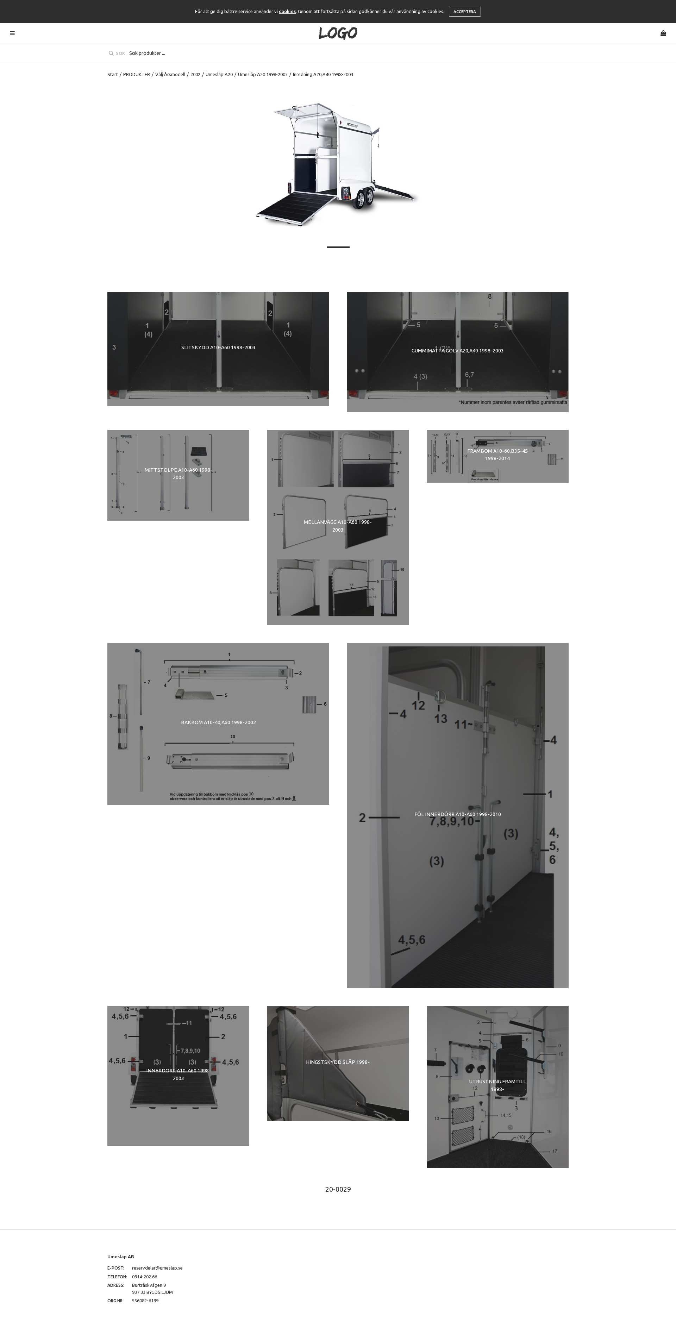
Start (112, 74)
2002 (195, 74)
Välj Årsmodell (170, 74)
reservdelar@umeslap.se (157, 1267)
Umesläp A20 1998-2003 (263, 74)
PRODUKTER (136, 74)
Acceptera (464, 12)
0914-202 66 (144, 1276)
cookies (287, 11)
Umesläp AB (120, 1256)
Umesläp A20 (219, 74)
